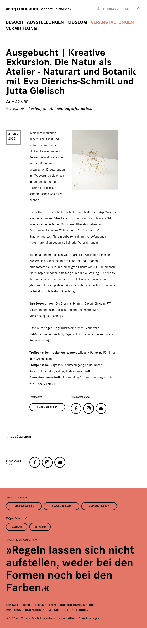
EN (127, 9)
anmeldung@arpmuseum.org (84, 377)
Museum (77, 22)
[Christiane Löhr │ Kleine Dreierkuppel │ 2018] (76, 184)
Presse (26, 605)
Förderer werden (23, 506)
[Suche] (138, 8)
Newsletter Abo (61, 506)
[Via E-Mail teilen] (101, 408)
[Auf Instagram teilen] (88, 408)
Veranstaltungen (112, 22)
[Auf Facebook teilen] (76, 408)
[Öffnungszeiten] (98, 9)
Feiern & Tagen (45, 605)
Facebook (16, 526)
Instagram (40, 526)
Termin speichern (47, 407)
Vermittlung (21, 28)
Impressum (14, 610)
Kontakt (12, 605)
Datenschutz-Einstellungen (68, 610)
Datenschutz (34, 610)
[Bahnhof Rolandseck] (39, 9)
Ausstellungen (45, 22)
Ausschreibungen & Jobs (76, 605)
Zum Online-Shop (99, 506)
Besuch (14, 22)
